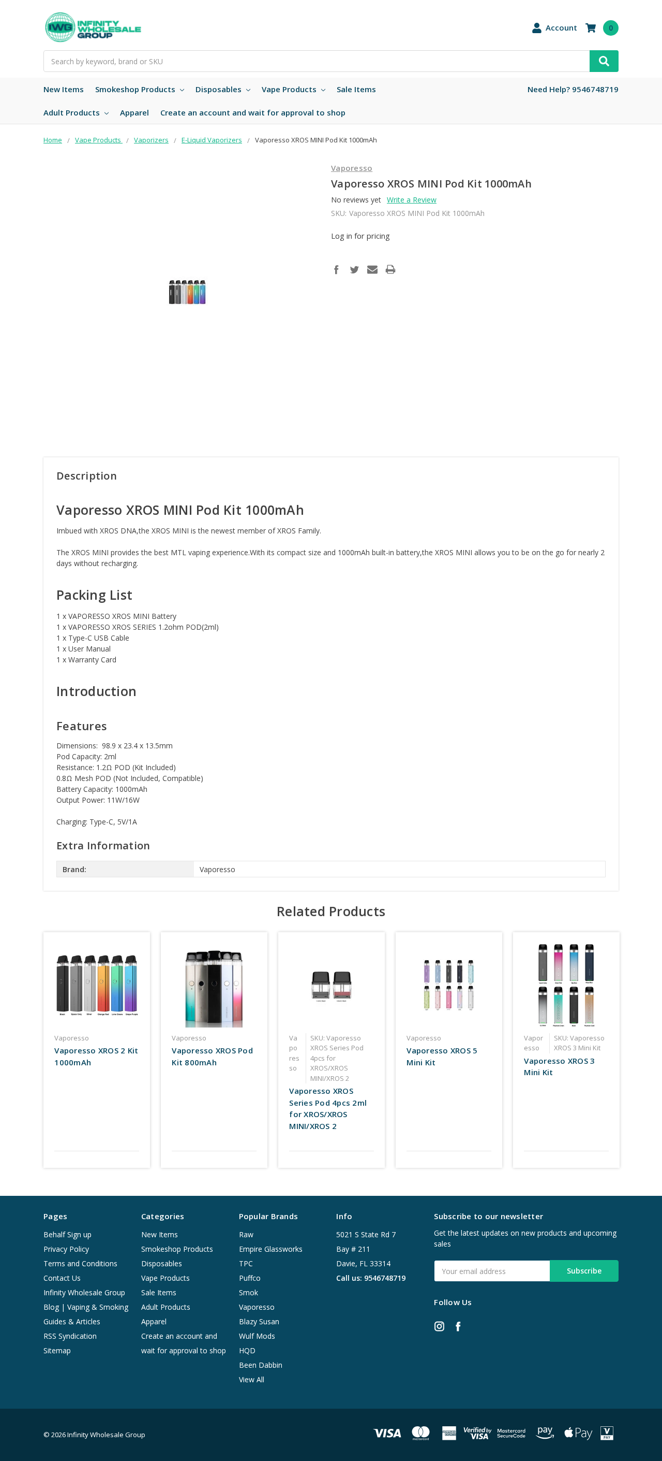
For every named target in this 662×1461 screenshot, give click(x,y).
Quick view (97, 985)
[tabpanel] (97, 1050)
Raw (246, 1234)
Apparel (134, 112)
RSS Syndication (70, 1336)
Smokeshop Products (136, 89)
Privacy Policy (66, 1249)
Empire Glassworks (271, 1249)
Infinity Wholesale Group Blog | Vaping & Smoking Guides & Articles (85, 1307)
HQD (247, 1350)
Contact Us (62, 1278)
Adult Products (72, 112)
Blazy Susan (259, 1321)
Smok (248, 1292)
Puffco (250, 1278)
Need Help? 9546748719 (573, 89)
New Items (63, 89)
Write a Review (412, 200)
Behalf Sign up (67, 1234)
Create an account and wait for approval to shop (252, 112)
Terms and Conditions (80, 1263)
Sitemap (57, 1350)
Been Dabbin (260, 1365)
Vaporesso (257, 1307)
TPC (246, 1263)
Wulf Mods (257, 1336)
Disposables (219, 89)
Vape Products (290, 89)
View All (251, 1379)
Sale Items (356, 89)
